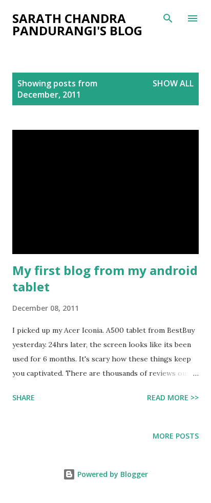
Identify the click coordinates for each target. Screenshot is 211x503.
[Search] (168, 18)
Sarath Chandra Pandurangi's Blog (77, 24)
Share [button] (23, 397)
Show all (173, 83)
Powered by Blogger (111, 474)
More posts (176, 436)
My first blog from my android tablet (105, 278)
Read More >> (173, 397)
